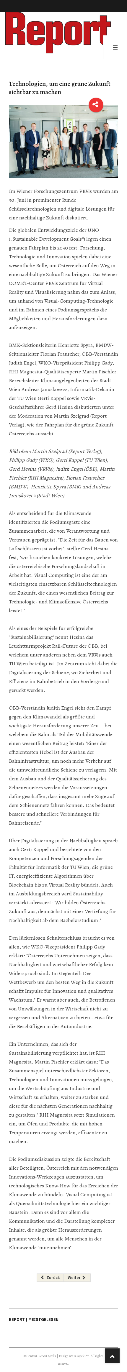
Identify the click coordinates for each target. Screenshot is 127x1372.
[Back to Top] (112, 1355)
